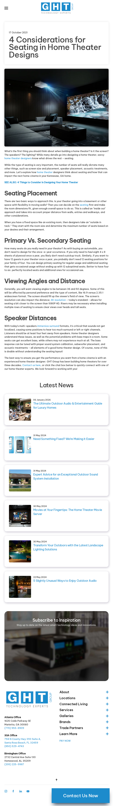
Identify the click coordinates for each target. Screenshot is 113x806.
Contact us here (31, 365)
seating (84, 204)
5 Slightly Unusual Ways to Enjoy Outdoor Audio (65, 580)
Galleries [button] (66, 716)
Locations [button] (67, 698)
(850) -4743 (14, 746)
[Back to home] (56, 8)
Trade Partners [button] (71, 728)
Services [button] (66, 710)
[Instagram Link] (5, 790)
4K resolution (58, 299)
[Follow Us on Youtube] (27, 790)
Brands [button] (64, 722)
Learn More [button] (68, 734)
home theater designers (18, 158)
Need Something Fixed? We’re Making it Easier (63, 439)
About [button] (64, 692)
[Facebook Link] (13, 790)
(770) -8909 (14, 728)
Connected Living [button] (73, 704)
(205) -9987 (14, 764)
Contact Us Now (80, 795)
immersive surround (48, 326)
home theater (45, 172)
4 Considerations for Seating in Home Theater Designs (55, 47)
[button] (6, 8)
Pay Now (65, 740)
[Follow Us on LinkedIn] (20, 790)
